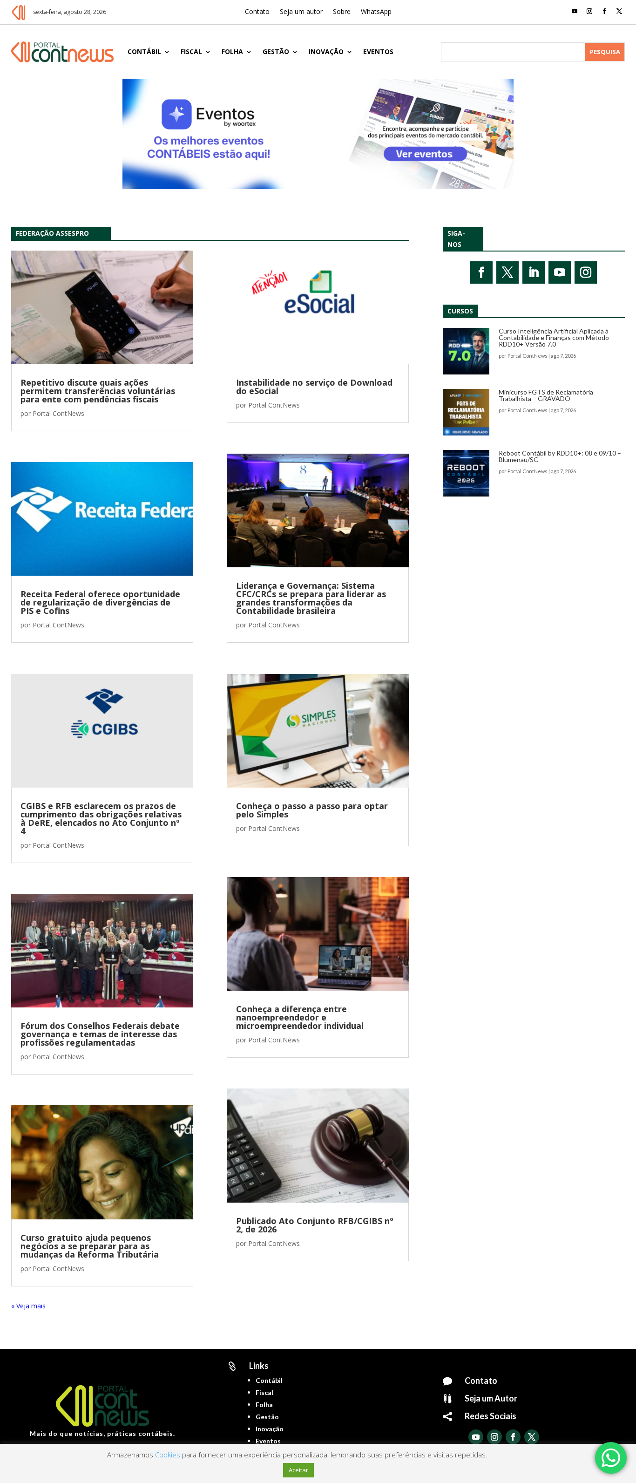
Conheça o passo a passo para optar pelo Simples (312, 810)
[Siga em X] (619, 11)
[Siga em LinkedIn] (533, 272)
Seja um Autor (491, 1398)
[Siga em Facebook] (604, 11)
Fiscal (191, 51)
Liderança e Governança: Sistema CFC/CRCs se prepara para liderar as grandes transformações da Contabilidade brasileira (311, 598)
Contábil (144, 51)
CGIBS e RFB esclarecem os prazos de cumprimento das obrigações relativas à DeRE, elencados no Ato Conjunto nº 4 (101, 818)
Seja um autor (301, 12)
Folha (232, 51)
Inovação (326, 51)
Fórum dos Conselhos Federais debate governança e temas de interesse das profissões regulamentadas (100, 1034)
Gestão (276, 51)
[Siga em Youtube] (574, 11)
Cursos (460, 310)
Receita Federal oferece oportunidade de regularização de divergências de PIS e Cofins (100, 602)
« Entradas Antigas (39, 1305)
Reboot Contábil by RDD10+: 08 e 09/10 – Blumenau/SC (560, 456)
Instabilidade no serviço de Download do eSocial (314, 386)
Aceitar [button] (298, 1470)
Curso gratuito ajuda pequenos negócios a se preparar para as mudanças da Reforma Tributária (89, 1246)
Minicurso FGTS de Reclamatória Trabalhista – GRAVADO (546, 395)
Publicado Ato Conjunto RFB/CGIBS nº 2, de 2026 (314, 1225)
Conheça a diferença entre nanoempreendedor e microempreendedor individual (300, 1017)
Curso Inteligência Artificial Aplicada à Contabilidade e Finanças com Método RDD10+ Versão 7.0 (554, 337)
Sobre (342, 12)
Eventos (378, 51)
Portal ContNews (58, 413)
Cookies (167, 1454)
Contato (257, 12)
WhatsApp (376, 12)
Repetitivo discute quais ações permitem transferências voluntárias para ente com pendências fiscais (97, 391)
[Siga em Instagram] (589, 11)
